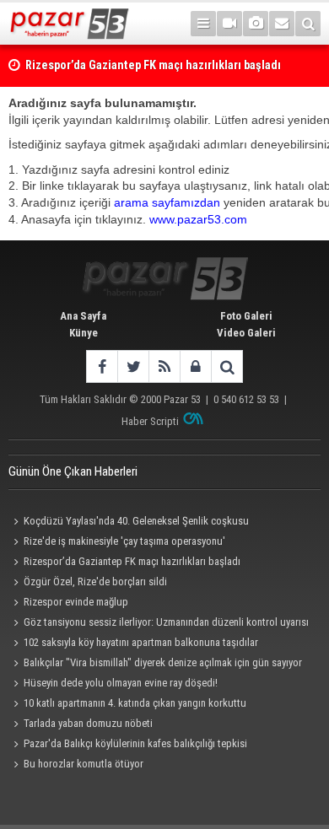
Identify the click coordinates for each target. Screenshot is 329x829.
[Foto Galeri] (255, 23)
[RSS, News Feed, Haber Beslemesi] (164, 366)
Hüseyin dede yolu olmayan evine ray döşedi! (121, 682)
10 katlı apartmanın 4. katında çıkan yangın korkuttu (135, 703)
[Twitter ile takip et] (132, 366)
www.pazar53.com (198, 219)
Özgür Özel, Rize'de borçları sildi (95, 581)
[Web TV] (229, 23)
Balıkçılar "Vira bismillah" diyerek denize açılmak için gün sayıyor (163, 662)
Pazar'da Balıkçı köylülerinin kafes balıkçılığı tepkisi (135, 743)
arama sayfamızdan (167, 202)
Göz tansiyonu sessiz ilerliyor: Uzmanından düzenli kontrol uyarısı (166, 622)
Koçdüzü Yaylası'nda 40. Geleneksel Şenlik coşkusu (136, 520)
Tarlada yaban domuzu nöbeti (88, 723)
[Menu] (203, 23)
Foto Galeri (246, 316)
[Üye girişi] (195, 366)
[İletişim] (281, 23)
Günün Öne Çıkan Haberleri (73, 471)
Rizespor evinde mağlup (76, 601)
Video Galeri (246, 332)
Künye (83, 332)
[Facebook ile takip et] (101, 366)
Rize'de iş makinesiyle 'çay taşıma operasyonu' (124, 541)
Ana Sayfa (83, 316)
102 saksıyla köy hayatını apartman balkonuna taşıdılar (141, 642)
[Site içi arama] (308, 23)
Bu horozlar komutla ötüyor (83, 763)
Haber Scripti (150, 421)
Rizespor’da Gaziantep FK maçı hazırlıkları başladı (132, 561)
